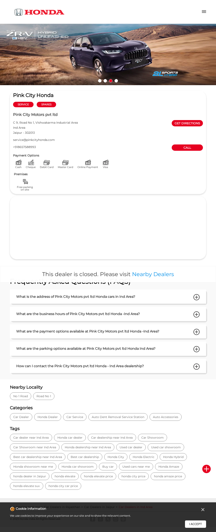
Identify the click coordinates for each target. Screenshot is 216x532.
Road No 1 (43, 396)
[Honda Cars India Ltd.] (39, 13)
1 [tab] (99, 80)
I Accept (195, 524)
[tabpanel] (108, 54)
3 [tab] (110, 80)
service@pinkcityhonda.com (34, 140)
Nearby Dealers (153, 274)
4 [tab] (116, 80)
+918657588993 (24, 147)
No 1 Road (20, 396)
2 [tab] (105, 80)
